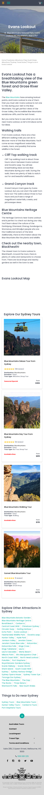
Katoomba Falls (9, 646)
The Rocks (6, 683)
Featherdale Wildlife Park (13, 634)
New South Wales (27, 686)
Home (4, 60)
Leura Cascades (9, 651)
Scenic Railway (8, 666)
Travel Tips (14, 738)
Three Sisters (20, 683)
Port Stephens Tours (11, 707)
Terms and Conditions (19, 743)
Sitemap (38, 784)
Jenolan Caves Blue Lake (13, 643)
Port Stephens (18, 660)
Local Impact (15, 733)
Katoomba (32, 643)
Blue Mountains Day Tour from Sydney (18, 435)
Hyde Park (21, 637)
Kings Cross (24, 646)
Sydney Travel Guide (18, 62)
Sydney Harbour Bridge (21, 671)
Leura (21, 649)
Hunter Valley (8, 637)
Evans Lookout (20, 632)
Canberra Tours (29, 705)
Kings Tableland (9, 649)
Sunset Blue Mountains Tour (17, 573)
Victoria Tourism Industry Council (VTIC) (23, 788)
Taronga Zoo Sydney (11, 677)
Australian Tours (16, 724)
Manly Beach (25, 651)
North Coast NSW (10, 657)
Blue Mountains (13, 97)
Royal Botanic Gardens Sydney (16, 663)
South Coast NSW (23, 668)
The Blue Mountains (11, 680)
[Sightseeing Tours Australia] (3, 3)
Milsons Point (8, 654)
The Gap (26, 680)
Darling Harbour (24, 629)
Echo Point (6, 632)
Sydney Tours (30, 314)
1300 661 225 (23, 756)
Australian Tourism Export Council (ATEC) (28, 787)
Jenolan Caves (25, 640)
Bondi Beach (7, 623)
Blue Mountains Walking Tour (18, 507)
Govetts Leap (33, 634)
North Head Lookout (29, 657)
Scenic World (24, 666)
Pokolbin (6, 660)
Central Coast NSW (10, 626)
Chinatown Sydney (30, 626)
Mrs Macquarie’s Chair (26, 654)
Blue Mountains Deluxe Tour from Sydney (19, 362)
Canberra (20, 623)
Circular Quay (8, 629)
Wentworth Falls (9, 686)
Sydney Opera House (11, 674)
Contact (13, 729)
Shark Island (7, 668)
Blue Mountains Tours (26, 702)
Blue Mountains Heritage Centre (16, 620)
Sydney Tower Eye (31, 674)
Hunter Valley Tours (11, 705)
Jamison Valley (9, 640)
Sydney (5, 671)
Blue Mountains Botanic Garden (16, 617)
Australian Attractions (15, 60)
